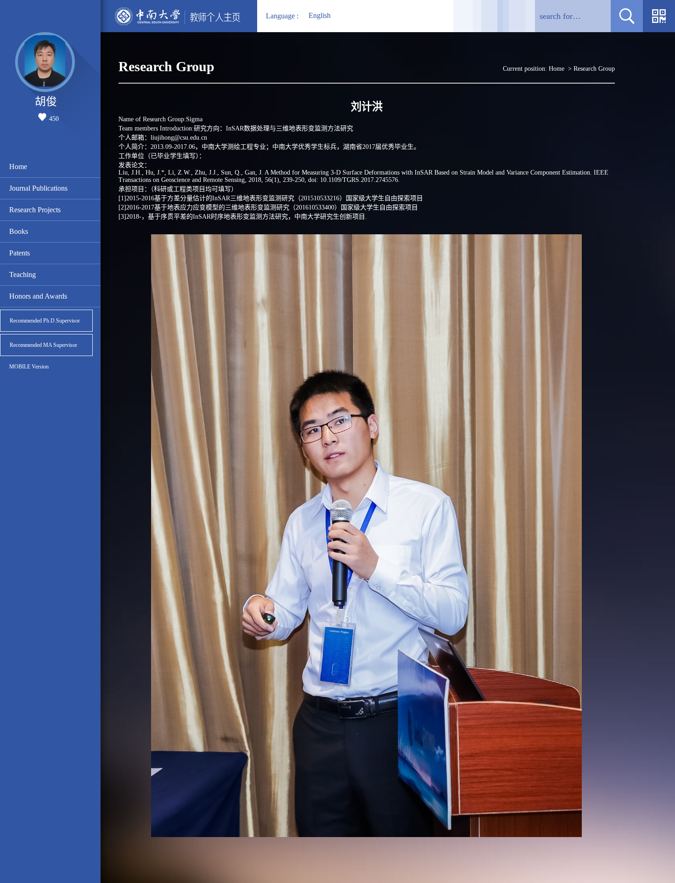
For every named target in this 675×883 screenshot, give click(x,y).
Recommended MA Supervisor (43, 345)
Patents (19, 253)
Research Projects (35, 210)
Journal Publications (38, 188)
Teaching (22, 274)
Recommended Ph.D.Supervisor (45, 320)
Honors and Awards (38, 296)
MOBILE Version (29, 366)
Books (18, 231)
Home (18, 166)
